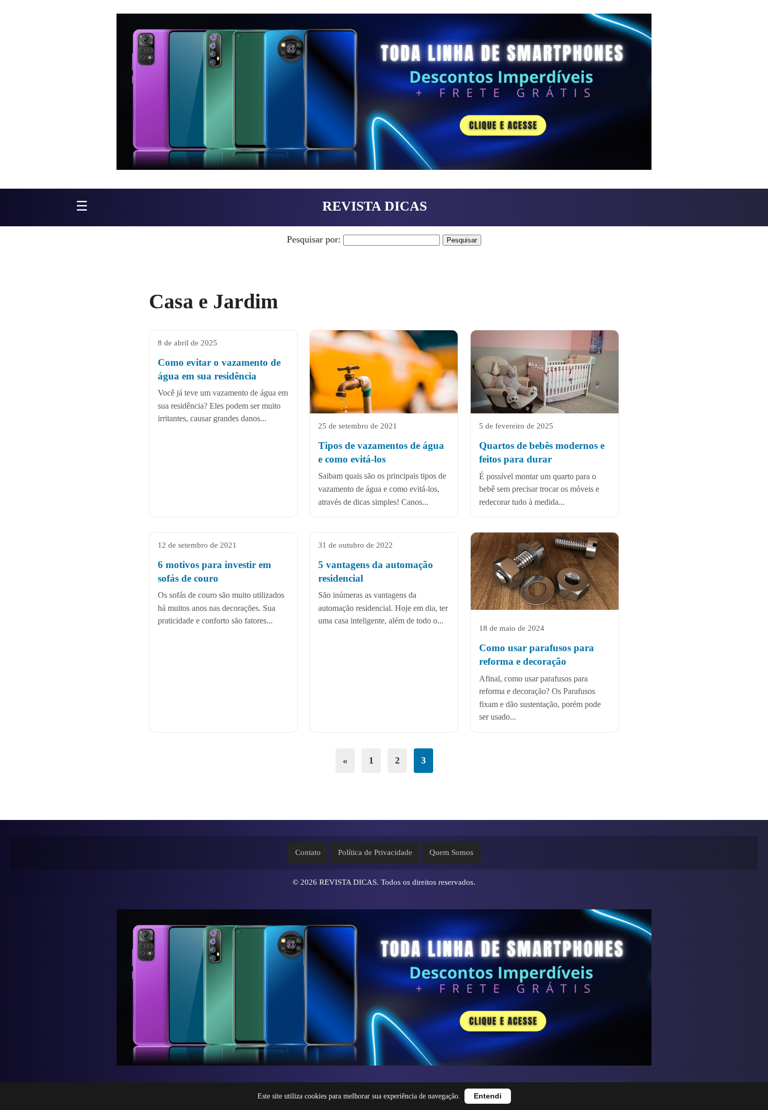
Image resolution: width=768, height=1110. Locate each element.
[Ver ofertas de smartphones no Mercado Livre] (384, 94)
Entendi (488, 1096)
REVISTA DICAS (374, 206)
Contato (308, 852)
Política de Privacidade (375, 852)
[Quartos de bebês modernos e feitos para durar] (545, 379)
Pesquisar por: (314, 239)
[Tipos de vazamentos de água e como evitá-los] (384, 379)
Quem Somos (451, 852)
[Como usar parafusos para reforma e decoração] (545, 571)
